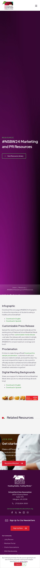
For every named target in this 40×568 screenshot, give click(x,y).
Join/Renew (8, 540)
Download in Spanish (13, 321)
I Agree (17, 564)
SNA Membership (10, 551)
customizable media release (25, 335)
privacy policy (24, 561)
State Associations (11, 547)
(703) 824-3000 (21, 503)
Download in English (13, 319)
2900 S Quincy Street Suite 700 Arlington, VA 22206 (20, 496)
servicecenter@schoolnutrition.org (20, 509)
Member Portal (9, 543)
